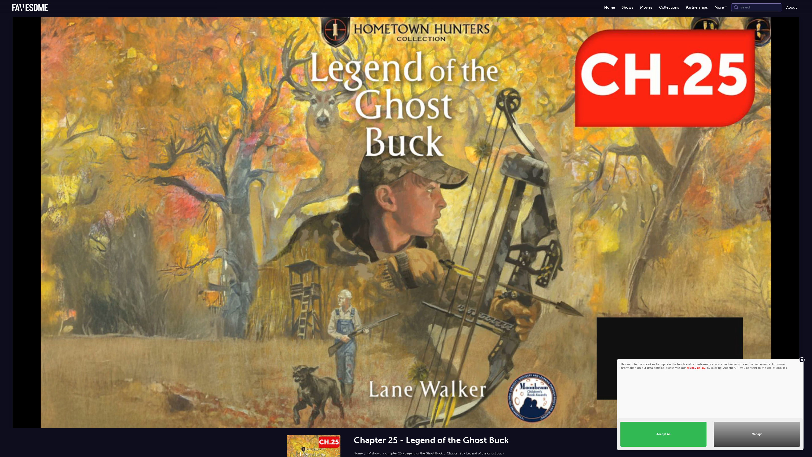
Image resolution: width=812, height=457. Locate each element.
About (791, 7)
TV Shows (374, 453)
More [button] (719, 7)
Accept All (663, 434)
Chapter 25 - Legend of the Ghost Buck (414, 453)
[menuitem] (609, 7)
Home (358, 453)
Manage (757, 434)
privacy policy (696, 368)
